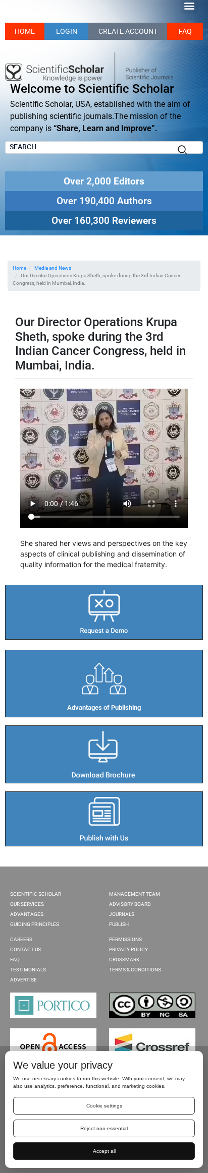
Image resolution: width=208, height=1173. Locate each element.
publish (119, 924)
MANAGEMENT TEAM (134, 894)
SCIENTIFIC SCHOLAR (35, 894)
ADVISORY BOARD (130, 904)
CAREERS (21, 939)
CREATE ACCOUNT (128, 31)
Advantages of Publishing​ (104, 707)
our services (27, 904)
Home (19, 268)
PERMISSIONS (125, 939)
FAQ (185, 31)
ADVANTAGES (26, 914)
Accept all (104, 1151)
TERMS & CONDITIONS (135, 969)
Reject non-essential (104, 1128)
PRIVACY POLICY (128, 949)
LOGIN (66, 31)
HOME (25, 31)
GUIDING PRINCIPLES (34, 924)
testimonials (28, 969)
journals (121, 914)
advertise (23, 979)
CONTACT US (25, 949)
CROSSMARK (124, 959)
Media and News (52, 268)
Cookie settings (104, 1105)
